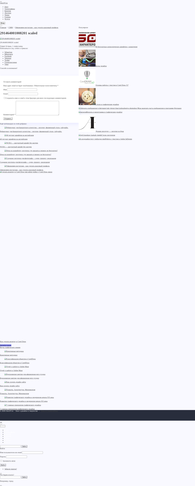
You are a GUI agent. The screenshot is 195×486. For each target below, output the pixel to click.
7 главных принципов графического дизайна (17, 409)
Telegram (8, 58)
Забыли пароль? (11, 469)
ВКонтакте (9, 54)
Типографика (10, 432)
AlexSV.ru (4, 3)
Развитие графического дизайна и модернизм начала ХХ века (24, 401)
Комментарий (9, 115)
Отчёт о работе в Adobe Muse (11, 370)
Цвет (6, 430)
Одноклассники (11, 62)
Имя (5, 90)
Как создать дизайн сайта (10, 386)
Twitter (7, 60)
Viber (6, 64)
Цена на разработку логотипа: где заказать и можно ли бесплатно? (25, 154)
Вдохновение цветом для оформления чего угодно (19, 378)
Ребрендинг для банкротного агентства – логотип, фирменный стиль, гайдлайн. (31, 131)
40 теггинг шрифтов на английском (13, 139)
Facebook (8, 56)
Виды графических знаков (10, 347)
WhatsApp (8, 52)
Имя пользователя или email (11, 452)
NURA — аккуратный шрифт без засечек (16, 147)
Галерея (7, 440)
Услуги (7, 442)
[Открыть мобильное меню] (1, 1)
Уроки (7, 438)
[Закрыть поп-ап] (1, 473)
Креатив (8, 434)
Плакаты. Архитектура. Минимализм (14, 394)
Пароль (3, 457)
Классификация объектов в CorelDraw (14, 363)
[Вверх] (1, 422)
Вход (2, 23)
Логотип (8, 436)
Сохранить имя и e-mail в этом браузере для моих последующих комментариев (36, 98)
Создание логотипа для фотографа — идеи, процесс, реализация (25, 162)
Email (5, 94)
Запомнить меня (8, 461)
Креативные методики (8, 355)
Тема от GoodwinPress (49, 411)
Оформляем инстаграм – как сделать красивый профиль (21, 170)
